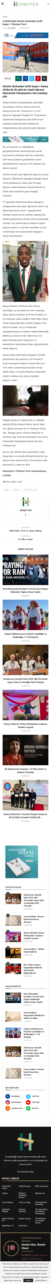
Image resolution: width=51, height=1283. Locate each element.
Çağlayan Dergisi (6, 1210)
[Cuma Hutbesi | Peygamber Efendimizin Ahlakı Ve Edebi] (13, 1016)
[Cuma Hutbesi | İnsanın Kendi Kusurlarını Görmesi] (13, 920)
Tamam (28, 1280)
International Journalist (41, 1203)
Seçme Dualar (25, 1218)
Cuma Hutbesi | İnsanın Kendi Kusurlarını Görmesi (34, 919)
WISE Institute (41, 1186)
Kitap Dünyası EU (8, 1219)
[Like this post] (19, 78)
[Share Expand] (44, 78)
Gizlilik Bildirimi (41, 1280)
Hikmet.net (40, 1193)
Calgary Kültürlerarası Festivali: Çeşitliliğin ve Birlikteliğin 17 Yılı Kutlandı (34, 1033)
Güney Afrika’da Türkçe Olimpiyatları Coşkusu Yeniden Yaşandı (34, 936)
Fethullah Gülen (6, 1187)
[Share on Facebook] (25, 78)
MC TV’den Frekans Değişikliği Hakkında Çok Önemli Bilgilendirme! (33, 969)
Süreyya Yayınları (22, 1210)
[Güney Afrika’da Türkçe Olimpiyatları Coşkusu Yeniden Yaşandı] (25, 705)
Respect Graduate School (23, 1195)
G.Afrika (16, 490)
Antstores (23, 1225)
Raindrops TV (8, 1225)
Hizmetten (12, 28)
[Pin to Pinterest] (38, 78)
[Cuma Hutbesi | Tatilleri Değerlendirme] (13, 953)
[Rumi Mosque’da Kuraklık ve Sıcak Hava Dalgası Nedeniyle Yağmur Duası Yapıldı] (25, 570)
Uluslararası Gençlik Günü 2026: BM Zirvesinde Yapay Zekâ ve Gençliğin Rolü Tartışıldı (34, 900)
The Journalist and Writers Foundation (41, 1211)
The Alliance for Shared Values (40, 1220)
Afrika (6, 490)
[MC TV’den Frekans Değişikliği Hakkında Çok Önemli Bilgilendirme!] (13, 969)
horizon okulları (30, 490)
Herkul (5, 1193)
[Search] (48, 4)
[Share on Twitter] (31, 78)
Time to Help (24, 1202)
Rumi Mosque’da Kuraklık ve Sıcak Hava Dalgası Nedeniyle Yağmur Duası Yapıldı (34, 998)
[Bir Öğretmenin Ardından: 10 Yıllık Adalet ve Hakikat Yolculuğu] (25, 750)
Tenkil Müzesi (24, 1186)
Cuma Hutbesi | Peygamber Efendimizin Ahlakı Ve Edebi (34, 1015)
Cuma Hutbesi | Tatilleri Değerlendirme (34, 950)
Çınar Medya (7, 1202)
